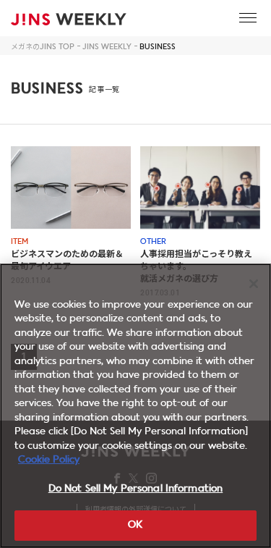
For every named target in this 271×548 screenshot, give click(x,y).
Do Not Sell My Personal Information (135, 489)
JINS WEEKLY (107, 47)
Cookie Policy (48, 460)
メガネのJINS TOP (42, 47)
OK (135, 525)
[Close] (254, 284)
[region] (135, 406)
